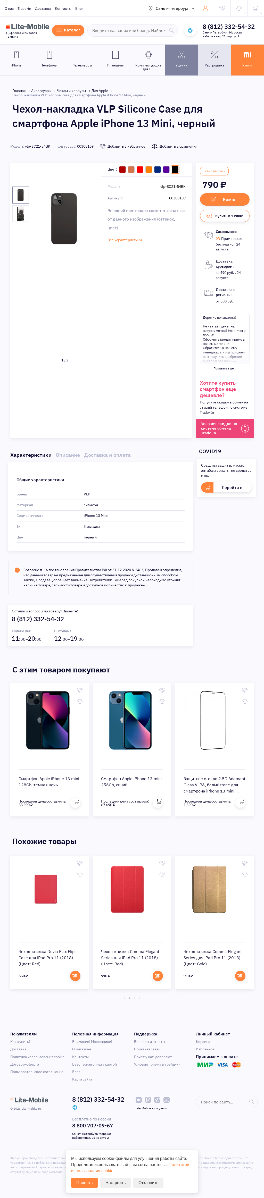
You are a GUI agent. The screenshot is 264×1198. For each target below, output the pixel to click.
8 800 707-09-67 (92, 1125)
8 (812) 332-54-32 (229, 26)
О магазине (81, 1049)
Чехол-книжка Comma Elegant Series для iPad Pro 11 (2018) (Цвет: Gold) (213, 957)
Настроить (115, 1182)
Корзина (203, 1041)
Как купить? (20, 1041)
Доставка (43, 8)
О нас (9, 8)
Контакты (63, 8)
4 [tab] (139, 998)
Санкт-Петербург (172, 8)
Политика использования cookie (37, 1056)
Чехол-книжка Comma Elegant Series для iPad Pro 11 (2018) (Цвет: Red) (130, 957)
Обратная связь (147, 1049)
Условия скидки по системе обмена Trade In (219, 428)
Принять (84, 1182)
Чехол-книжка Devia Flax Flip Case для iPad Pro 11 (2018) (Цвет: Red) (47, 957)
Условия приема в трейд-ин (157, 1064)
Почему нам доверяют (153, 1056)
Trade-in (24, 8)
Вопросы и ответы (149, 1041)
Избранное (205, 1049)
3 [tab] (134, 998)
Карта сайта (82, 1079)
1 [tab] (124, 998)
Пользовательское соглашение (36, 1071)
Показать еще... (224, 368)
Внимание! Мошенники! (92, 1041)
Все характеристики (125, 240)
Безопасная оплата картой (94, 1064)
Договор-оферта (24, 1064)
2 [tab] (129, 998)
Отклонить (148, 1182)
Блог (79, 8)
